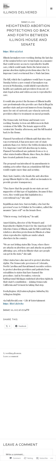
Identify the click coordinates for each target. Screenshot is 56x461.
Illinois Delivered (20, 12)
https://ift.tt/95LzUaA (13, 51)
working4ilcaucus (13, 353)
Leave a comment (10, 356)
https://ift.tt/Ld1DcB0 (13, 303)
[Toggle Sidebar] (51, 8)
